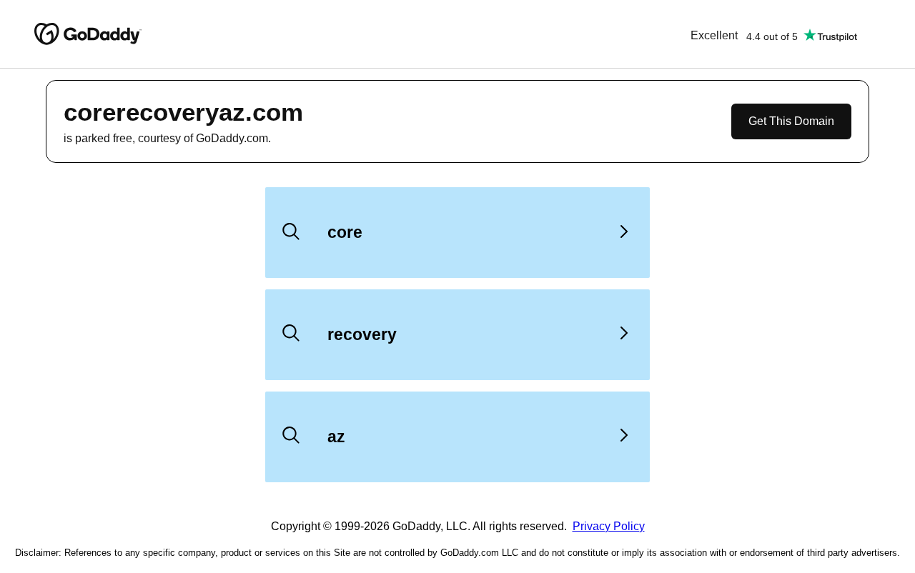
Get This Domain (791, 121)
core (344, 232)
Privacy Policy (609, 526)
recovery (362, 334)
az (336, 436)
